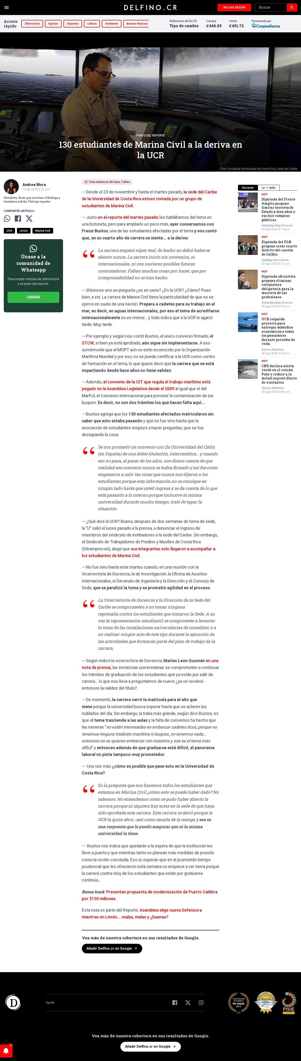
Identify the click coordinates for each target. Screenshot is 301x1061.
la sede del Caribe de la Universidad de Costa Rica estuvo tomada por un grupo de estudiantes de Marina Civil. (149, 198)
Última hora (32, 23)
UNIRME (33, 297)
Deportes (73, 23)
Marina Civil (42, 230)
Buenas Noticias (137, 23)
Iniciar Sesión (234, 7)
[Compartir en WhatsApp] (7, 218)
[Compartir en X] (29, 218)
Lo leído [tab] (269, 187)
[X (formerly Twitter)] (188, 1002)
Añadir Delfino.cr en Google (109, 949)
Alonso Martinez (272, 349)
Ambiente (111, 23)
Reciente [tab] (248, 187)
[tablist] (267, 188)
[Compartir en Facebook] (18, 218)
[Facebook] (175, 1002)
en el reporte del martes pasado (128, 217)
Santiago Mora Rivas (275, 260)
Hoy (264, 194)
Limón (24, 230)
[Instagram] (201, 1002)
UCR (9, 230)
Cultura (92, 23)
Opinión (53, 23)
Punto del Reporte (150, 135)
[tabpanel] (267, 293)
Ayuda (50, 1002)
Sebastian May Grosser (277, 225)
